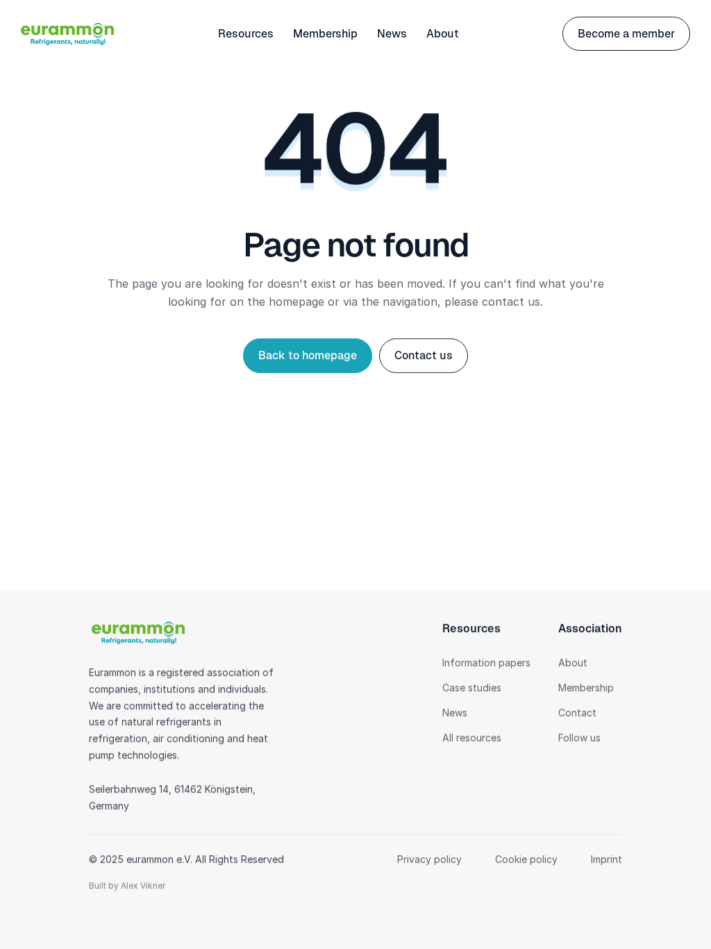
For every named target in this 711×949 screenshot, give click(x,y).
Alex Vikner (143, 886)
